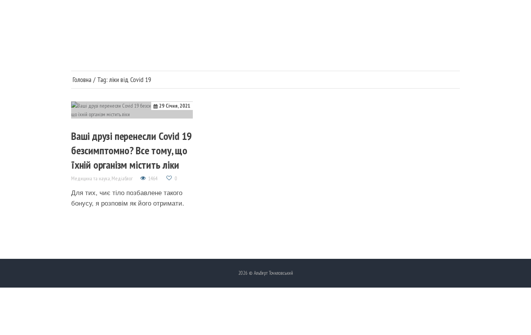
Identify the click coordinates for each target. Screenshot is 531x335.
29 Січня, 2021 (174, 105)
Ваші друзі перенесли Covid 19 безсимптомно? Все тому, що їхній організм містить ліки (131, 150)
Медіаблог (122, 178)
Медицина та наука (90, 178)
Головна (82, 79)
